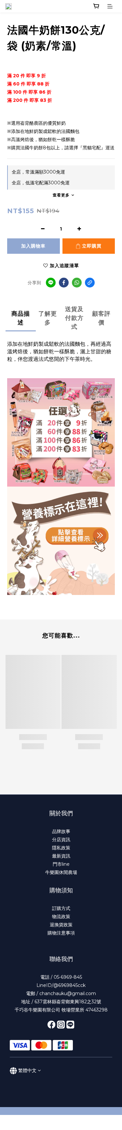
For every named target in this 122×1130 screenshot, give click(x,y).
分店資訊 (61, 840)
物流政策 (61, 916)
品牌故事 (61, 831)
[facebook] (64, 282)
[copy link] (90, 282)
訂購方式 (61, 908)
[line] (51, 282)
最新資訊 (61, 856)
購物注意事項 (61, 933)
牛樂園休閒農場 (61, 872)
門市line (61, 864)
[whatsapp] (77, 282)
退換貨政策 (61, 925)
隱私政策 (61, 848)
